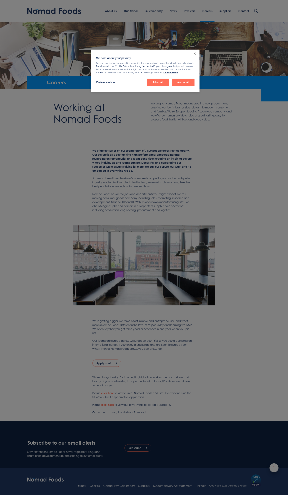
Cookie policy (171, 72)
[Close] (194, 53)
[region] (145, 71)
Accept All (183, 82)
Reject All (158, 82)
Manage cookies (105, 82)
